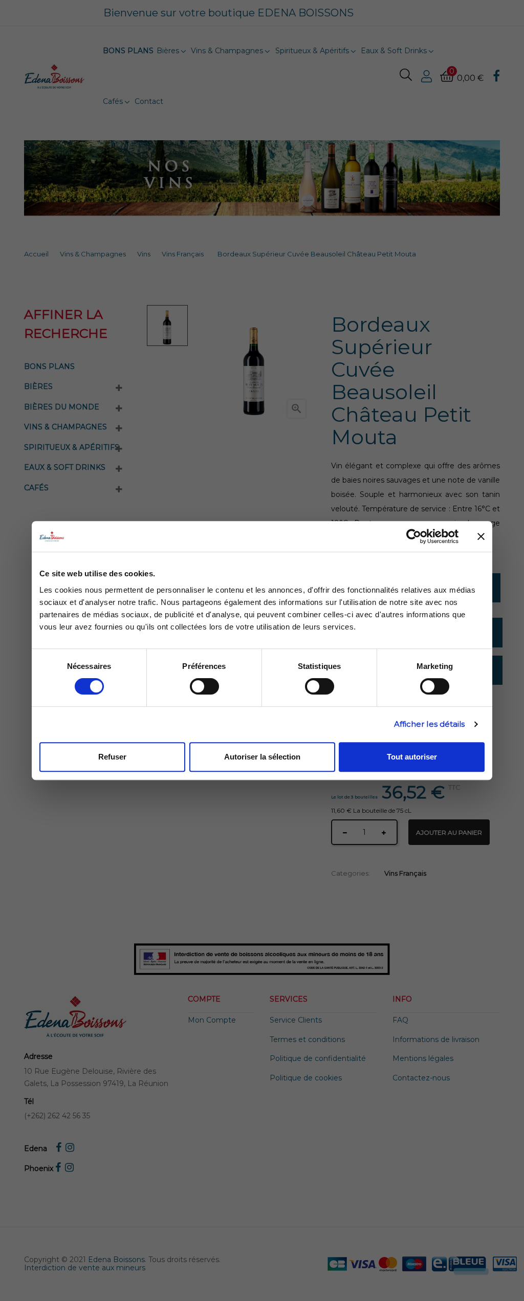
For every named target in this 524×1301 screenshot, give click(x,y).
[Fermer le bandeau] (481, 536)
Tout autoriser (412, 756)
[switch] (204, 686)
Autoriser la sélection (262, 756)
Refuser (112, 756)
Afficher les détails (429, 724)
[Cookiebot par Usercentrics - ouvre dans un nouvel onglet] (413, 536)
